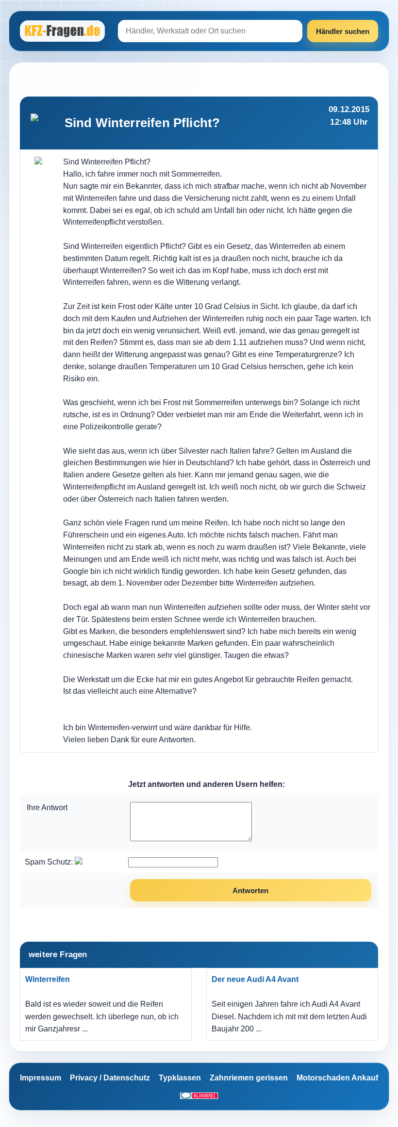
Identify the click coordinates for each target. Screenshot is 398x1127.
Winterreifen (47, 979)
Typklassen (180, 1078)
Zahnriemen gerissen (249, 1078)
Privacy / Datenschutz (110, 1078)
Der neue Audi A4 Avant (255, 979)
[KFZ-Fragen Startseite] (63, 31)
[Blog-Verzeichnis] (199, 1095)
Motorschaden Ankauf (337, 1078)
